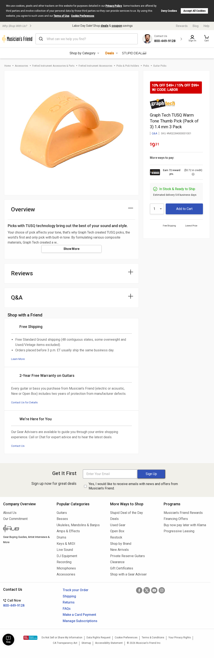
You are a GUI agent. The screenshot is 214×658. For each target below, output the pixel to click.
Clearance (117, 562)
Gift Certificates (121, 568)
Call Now (13, 602)
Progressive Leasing (179, 531)
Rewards (182, 26)
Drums (61, 537)
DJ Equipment (67, 556)
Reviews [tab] (22, 273)
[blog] (26, 529)
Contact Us (17, 445)
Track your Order (75, 590)
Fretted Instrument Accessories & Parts (53, 65)
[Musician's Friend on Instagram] (162, 590)
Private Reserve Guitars (127, 556)
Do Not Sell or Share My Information (62, 637)
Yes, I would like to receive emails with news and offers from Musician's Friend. (133, 486)
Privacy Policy (114, 5)
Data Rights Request (99, 637)
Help (206, 26)
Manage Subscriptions (80, 621)
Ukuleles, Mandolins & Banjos (78, 525)
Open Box (117, 531)
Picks (146, 65)
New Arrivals (119, 550)
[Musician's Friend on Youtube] (154, 590)
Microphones (66, 568)
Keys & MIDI (66, 544)
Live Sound (65, 550)
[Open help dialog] (8, 639)
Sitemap (86, 642)
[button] (206, 38)
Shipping (69, 596)
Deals (109, 53)
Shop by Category (83, 53)
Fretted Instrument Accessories (95, 65)
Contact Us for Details (24, 402)
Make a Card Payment (79, 615)
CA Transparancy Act (65, 642)
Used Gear (117, 525)
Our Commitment (15, 519)
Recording (64, 562)
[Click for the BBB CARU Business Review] (30, 638)
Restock (116, 537)
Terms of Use (61, 15)
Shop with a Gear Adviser (128, 574)
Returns (69, 602)
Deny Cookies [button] (169, 10)
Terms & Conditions (153, 637)
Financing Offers (176, 519)
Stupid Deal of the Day (126, 513)
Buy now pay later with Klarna (185, 525)
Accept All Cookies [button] (194, 10)
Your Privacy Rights (179, 637)
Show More (72, 248)
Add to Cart (184, 209)
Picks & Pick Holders (127, 65)
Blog (196, 26)
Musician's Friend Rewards (183, 513)
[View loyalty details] (193, 174)
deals (104, 25)
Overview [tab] (23, 209)
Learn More (18, 359)
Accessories (21, 65)
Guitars (62, 513)
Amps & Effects (68, 531)
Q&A (154, 133)
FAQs (67, 609)
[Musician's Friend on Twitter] (146, 590)
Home (7, 65)
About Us (10, 513)
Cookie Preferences (82, 15)
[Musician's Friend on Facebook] (139, 590)
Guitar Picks (159, 65)
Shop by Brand (120, 544)
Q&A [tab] (17, 297)
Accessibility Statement (109, 642)
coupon (117, 25)
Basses (62, 519)
